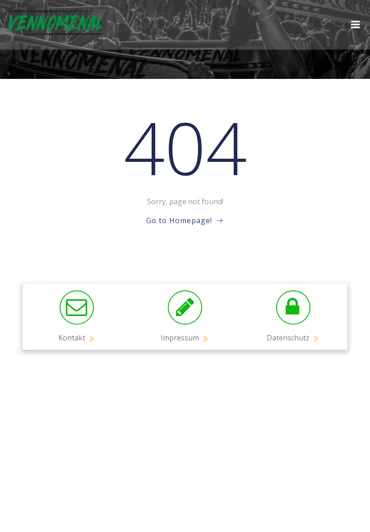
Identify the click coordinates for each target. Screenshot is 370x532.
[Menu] (355, 24)
